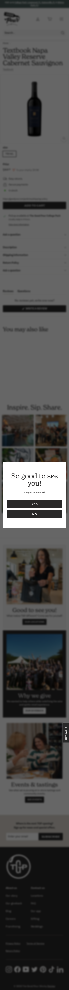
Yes (35, 504)
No (34, 514)
